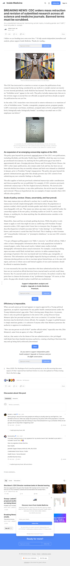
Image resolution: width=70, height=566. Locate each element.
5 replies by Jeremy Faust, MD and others (21, 464)
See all (7, 528)
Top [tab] (6, 480)
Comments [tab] (8, 398)
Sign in (64, 3)
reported (35, 155)
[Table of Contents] (2, 283)
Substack (26, 562)
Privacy (34, 554)
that (19, 373)
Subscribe (56, 3)
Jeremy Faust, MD (12, 28)
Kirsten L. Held (12, 414)
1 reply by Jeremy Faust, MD (17, 430)
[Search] (45, 3)
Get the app (43, 558)
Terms (38, 554)
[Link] (1, 152)
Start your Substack (30, 558)
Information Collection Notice (34, 529)
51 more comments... (10, 472)
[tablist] (11, 398)
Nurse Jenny (11, 436)
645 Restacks (26, 380)
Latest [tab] (10, 480)
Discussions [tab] (17, 480)
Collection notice (46, 554)
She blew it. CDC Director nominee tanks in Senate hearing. (27, 485)
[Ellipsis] (65, 414)
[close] (51, 497)
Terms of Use (43, 527)
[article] (35, 489)
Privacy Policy (47, 529)
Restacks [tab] (15, 398)
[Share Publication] (49, 3)
